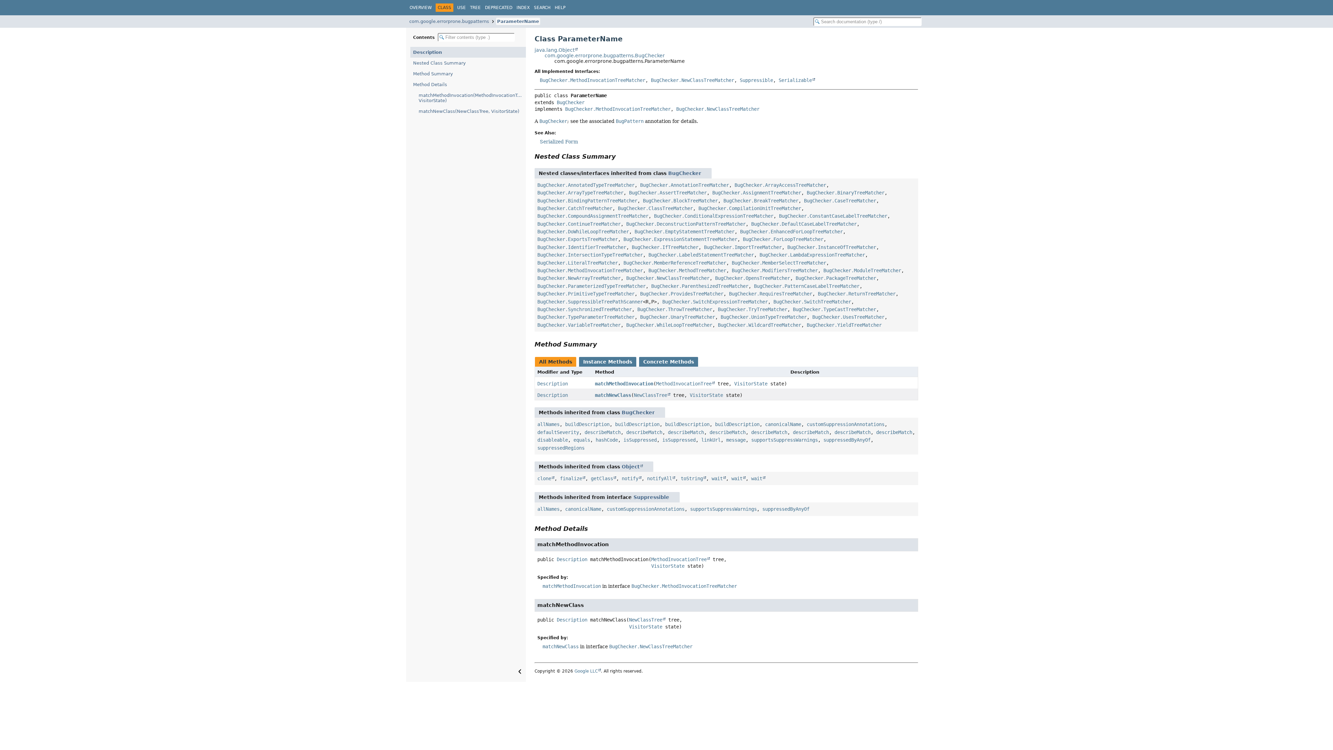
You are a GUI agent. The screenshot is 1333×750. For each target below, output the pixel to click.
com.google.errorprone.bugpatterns (449, 21)
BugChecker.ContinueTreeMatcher (579, 224)
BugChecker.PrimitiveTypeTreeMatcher (586, 294)
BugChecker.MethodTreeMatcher (687, 270)
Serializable (795, 80)
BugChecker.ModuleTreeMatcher (862, 270)
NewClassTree (650, 395)
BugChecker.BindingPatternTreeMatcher (587, 200)
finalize (571, 478)
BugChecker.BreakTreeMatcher (760, 200)
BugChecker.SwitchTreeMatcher (812, 302)
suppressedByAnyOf (847, 440)
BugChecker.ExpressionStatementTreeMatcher (680, 239)
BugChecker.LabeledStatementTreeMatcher (701, 255)
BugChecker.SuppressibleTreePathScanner (590, 302)
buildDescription (587, 424)
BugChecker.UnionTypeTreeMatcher (764, 317)
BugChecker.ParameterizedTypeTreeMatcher (591, 286)
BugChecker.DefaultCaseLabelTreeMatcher (804, 224)
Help (560, 7)
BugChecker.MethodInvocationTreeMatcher (592, 80)
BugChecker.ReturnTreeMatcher (857, 294)
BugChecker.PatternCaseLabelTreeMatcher (807, 286)
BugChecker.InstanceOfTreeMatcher (831, 247)
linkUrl (711, 440)
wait (717, 478)
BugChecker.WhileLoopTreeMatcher (669, 325)
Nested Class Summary (439, 63)
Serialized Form (559, 141)
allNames (548, 424)
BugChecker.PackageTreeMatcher (836, 278)
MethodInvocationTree (684, 383)
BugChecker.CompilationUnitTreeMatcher (749, 208)
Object (631, 466)
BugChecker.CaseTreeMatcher (840, 200)
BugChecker (571, 102)
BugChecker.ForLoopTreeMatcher (783, 239)
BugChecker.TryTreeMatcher (752, 309)
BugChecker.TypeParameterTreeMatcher (586, 317)
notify (630, 478)
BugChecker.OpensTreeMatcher (752, 278)
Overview (421, 7)
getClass (602, 478)
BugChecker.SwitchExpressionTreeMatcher (715, 302)
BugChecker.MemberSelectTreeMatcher (779, 263)
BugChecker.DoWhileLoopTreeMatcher (583, 231)
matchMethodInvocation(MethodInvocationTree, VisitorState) (472, 98)
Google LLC (586, 671)
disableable (552, 440)
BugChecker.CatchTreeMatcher (574, 208)
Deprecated (498, 7)
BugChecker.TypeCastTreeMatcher (834, 309)
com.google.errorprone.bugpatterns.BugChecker (605, 55)
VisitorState (751, 383)
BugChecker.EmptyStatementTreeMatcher (685, 231)
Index (523, 7)
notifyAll (659, 478)
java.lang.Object (555, 50)
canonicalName (783, 424)
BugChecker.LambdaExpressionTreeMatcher (812, 255)
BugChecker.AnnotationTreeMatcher (684, 185)
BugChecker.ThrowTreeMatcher (674, 309)
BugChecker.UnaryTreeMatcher (677, 317)
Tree (475, 7)
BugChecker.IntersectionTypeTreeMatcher (590, 255)
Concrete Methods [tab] (668, 362)
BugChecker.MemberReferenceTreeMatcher (674, 263)
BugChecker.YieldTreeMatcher (844, 325)
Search (542, 7)
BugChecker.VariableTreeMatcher (579, 325)
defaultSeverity (558, 432)
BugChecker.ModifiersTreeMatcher (775, 270)
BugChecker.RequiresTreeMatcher (770, 294)
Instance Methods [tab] (607, 362)
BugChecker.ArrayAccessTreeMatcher (780, 185)
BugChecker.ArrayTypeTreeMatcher (580, 192)
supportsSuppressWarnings (784, 440)
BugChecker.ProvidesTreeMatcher (681, 294)
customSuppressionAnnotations (846, 424)
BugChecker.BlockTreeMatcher (680, 200)
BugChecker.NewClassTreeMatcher (692, 80)
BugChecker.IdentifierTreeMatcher (581, 247)
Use (461, 7)
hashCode (607, 440)
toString (692, 478)
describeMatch (603, 432)
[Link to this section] (620, 156)
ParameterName (518, 21)
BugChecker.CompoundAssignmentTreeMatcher (592, 216)
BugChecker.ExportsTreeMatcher (577, 239)
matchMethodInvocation (624, 383)
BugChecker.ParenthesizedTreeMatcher (699, 286)
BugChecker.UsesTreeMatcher (848, 317)
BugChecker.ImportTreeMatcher (743, 247)
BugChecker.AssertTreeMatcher (668, 192)
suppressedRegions (561, 448)
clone (544, 478)
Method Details (430, 84)
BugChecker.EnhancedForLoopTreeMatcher (791, 231)
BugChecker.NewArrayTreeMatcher (579, 278)
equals (581, 440)
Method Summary (433, 73)
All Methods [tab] (555, 362)
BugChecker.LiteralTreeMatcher (577, 263)
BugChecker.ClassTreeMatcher (655, 208)
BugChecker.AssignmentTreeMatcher (756, 192)
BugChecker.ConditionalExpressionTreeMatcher (713, 216)
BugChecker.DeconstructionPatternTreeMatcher (686, 224)
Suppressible (756, 80)
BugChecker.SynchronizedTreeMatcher (584, 309)
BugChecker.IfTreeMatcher (665, 247)
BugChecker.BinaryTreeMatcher (846, 192)
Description (427, 52)
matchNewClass (613, 395)
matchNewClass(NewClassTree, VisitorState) (469, 111)
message (736, 440)
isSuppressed (640, 440)
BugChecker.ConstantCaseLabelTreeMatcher (833, 216)
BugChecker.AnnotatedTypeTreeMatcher (586, 185)
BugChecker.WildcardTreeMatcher (759, 325)
